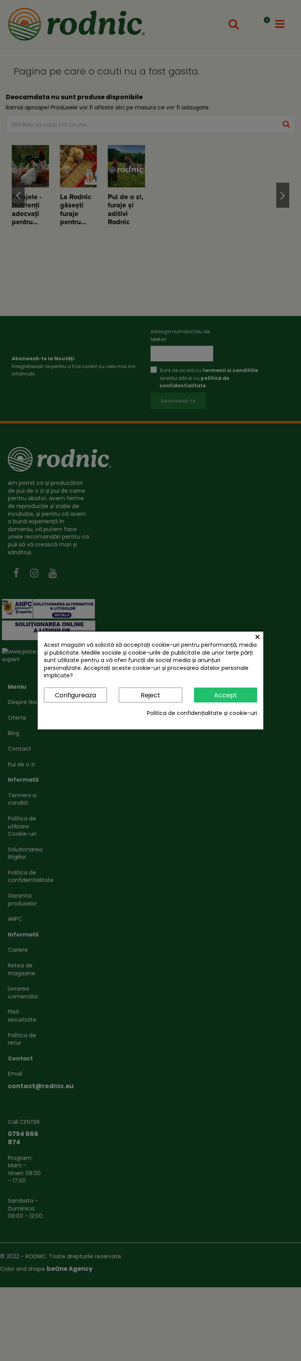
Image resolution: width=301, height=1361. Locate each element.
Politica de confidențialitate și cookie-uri (202, 713)
